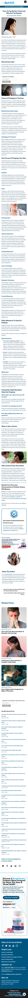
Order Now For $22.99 (11, 897)
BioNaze (13, 990)
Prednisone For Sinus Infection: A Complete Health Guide (11, 661)
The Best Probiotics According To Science (11, 957)
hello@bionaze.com (6, 971)
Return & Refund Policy (7, 959)
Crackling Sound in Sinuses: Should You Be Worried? (13, 786)
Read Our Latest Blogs (7, 952)
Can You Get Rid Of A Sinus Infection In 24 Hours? (14, 593)
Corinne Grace (8, 574)
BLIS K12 (12, 496)
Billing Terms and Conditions (8, 961)
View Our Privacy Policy (14, 992)
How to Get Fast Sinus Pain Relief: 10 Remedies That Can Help (12, 632)
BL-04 (18, 496)
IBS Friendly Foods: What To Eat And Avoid (11, 790)
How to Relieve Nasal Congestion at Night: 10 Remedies (12, 690)
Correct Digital (19, 995)
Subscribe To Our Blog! (8, 76)
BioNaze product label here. (14, 974)
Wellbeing (19, 15)
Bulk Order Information (7, 954)
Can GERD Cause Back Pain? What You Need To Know (14, 840)
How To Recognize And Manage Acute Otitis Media (13, 818)
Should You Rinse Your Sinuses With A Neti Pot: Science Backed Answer (14, 590)
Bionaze (3, 491)
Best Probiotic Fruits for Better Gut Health (11, 750)
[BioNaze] (7, 3)
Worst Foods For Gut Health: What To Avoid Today (13, 807)
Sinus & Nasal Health (11, 15)
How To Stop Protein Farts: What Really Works (12, 745)
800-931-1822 (9, 967)
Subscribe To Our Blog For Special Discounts (13, 700)
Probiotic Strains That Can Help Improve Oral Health (13, 829)
